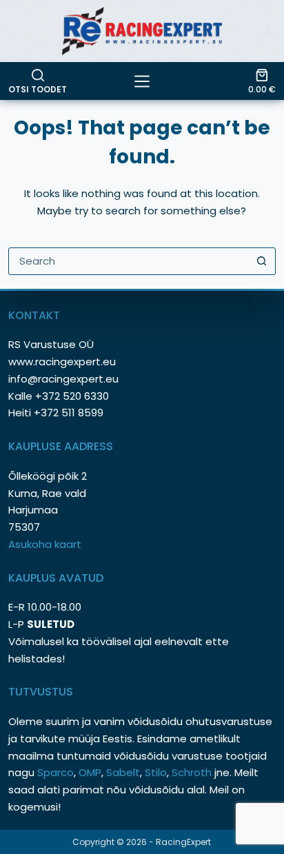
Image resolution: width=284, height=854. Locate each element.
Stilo (156, 772)
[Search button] (262, 261)
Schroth (193, 772)
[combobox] (128, 261)
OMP (90, 772)
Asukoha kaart (46, 544)
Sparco (55, 772)
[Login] (269, 31)
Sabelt (123, 772)
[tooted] (142, 81)
